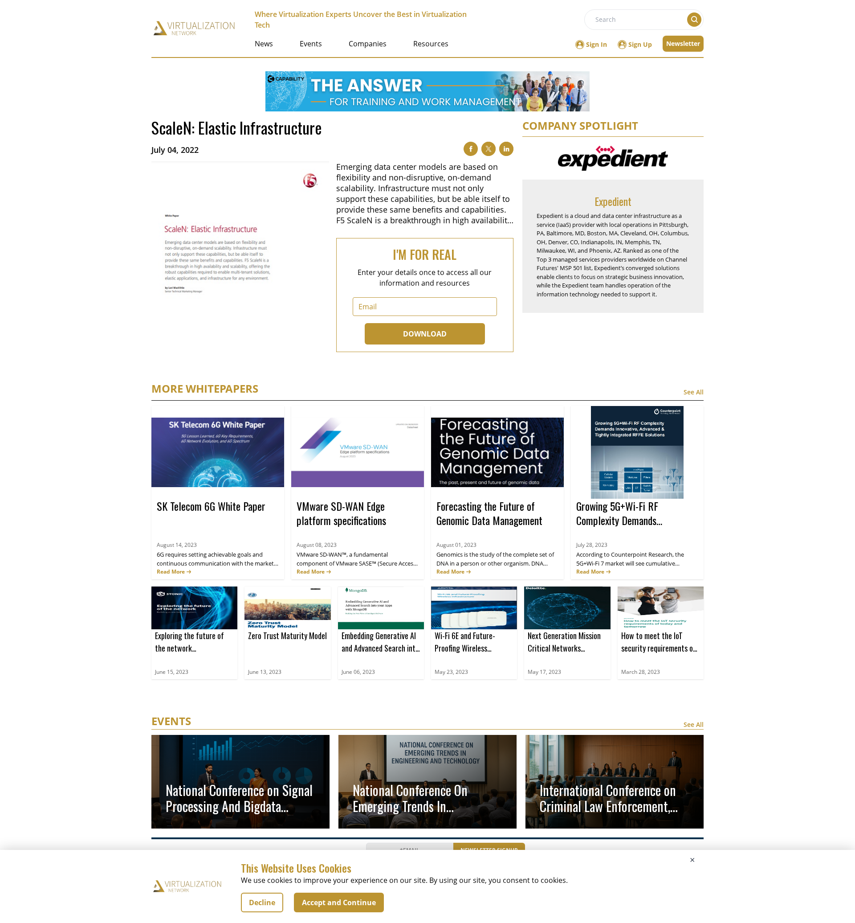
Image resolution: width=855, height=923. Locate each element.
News (264, 44)
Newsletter (683, 43)
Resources (430, 44)
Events (311, 44)
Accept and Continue (339, 902)
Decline (262, 902)
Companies (368, 44)
